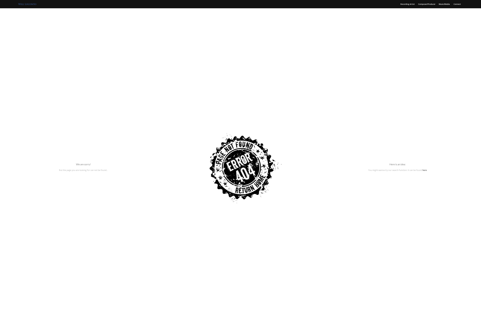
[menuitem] (407, 4)
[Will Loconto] (27, 4)
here (424, 170)
